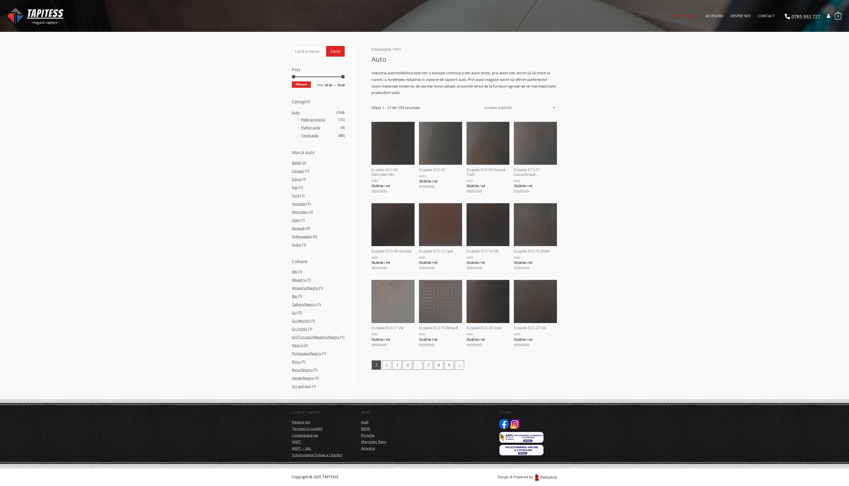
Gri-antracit (301, 386)
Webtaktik (548, 477)
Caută (335, 51)
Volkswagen (302, 236)
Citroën (298, 171)
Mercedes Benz (373, 441)
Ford (295, 195)
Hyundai (299, 203)
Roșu (296, 361)
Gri (294, 312)
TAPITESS (45, 13)
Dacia (296, 179)
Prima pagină (381, 49)
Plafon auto (310, 127)
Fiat (295, 187)
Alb (294, 271)
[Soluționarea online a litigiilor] (521, 449)
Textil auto (310, 135)
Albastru (299, 279)
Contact (766, 15)
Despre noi (740, 15)
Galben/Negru (304, 304)
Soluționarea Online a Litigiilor (317, 455)
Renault (298, 228)
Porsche (368, 435)
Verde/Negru (303, 378)
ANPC (296, 441)
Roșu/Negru (302, 369)
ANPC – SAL (301, 448)
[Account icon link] (828, 16)
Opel (296, 220)
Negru (297, 345)
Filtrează (301, 84)
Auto (296, 112)
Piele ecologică (313, 119)
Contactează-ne (305, 435)
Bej (294, 296)
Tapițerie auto (684, 15)
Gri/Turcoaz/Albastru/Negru (315, 337)
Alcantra (368, 448)
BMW (296, 163)
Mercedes (300, 212)
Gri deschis (301, 320)
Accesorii (714, 15)
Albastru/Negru (305, 288)
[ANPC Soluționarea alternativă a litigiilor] (521, 436)
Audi (364, 422)
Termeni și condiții (307, 428)
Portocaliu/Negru (306, 353)
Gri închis (299, 329)
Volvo (296, 244)
